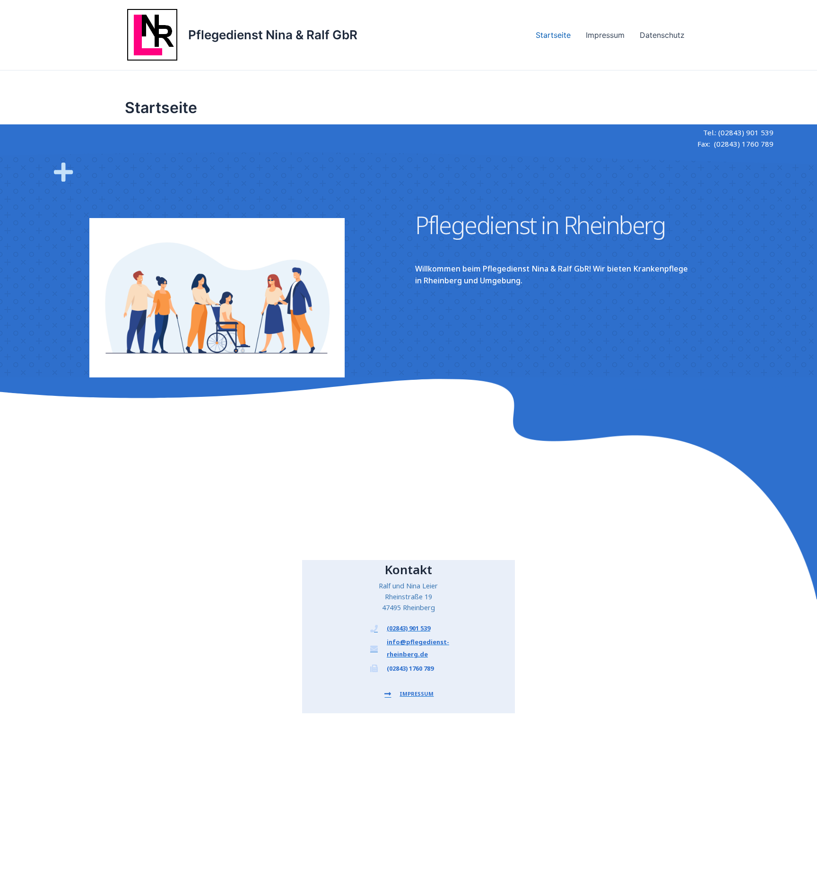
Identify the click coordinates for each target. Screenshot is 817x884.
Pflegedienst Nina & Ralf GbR (272, 34)
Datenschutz (662, 35)
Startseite (553, 35)
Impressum (605, 35)
